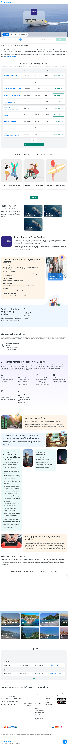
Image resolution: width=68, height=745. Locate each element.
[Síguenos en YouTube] (14, 705)
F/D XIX (27, 214)
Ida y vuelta (13, 34)
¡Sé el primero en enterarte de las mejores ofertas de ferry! (11, 186)
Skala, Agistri (26, 622)
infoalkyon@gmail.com (55, 673)
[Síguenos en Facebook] (2, 705)
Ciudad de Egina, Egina (9, 622)
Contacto (48, 700)
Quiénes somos (38, 697)
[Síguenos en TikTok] (8, 705)
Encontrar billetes (58, 75)
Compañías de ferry (9, 45)
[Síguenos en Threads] (18, 705)
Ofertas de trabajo (39, 701)
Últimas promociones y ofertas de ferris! (34, 186)
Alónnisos (25, 636)
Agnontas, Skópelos (47, 622)
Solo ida (6, 34)
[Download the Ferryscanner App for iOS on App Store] (61, 699)
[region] (34, 592)
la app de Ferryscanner (10, 56)
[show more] (34, 678)
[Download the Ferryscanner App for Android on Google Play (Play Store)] (61, 702)
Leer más (34, 197)
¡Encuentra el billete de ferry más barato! (56, 186)
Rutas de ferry (27, 699)
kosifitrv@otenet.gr (55, 665)
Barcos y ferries (27, 705)
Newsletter (37, 699)
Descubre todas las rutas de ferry (34, 144)
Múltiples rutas (23, 34)
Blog (25, 697)
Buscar (60, 39)
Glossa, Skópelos (46, 636)
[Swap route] (20, 39)
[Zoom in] (66, 576)
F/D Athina (28, 227)
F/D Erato (48, 214)
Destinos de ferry (28, 701)
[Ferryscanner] (6, 2)
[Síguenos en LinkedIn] (11, 705)
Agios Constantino (8, 636)
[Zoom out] (66, 578)
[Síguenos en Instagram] (5, 705)
